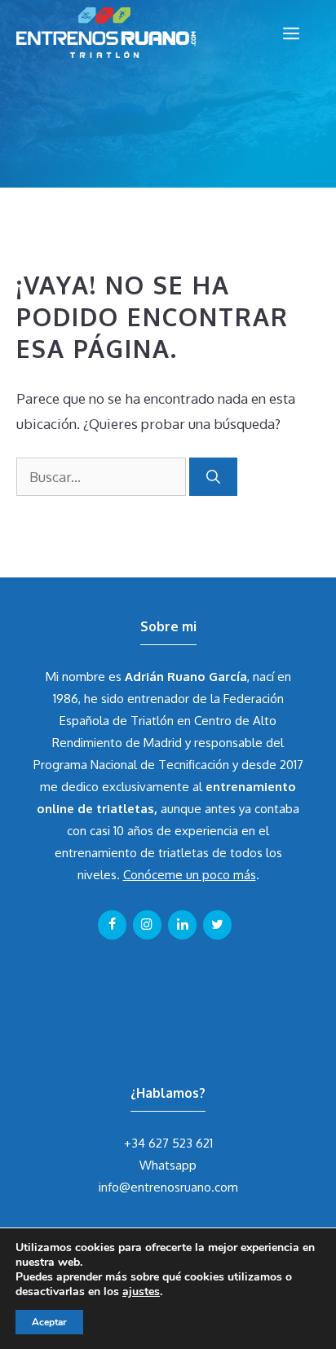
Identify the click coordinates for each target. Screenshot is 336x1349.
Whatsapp (168, 1165)
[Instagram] (147, 925)
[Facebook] (112, 925)
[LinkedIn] (182, 925)
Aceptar (49, 1322)
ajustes (141, 1292)
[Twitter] (217, 925)
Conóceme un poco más (189, 874)
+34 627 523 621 (168, 1143)
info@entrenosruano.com (168, 1187)
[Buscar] (213, 477)
